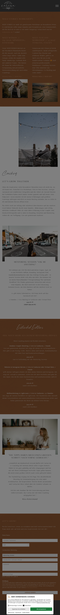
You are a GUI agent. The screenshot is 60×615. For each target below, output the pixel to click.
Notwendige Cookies (16, 605)
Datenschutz (11, 612)
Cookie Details (25, 612)
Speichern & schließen (18, 609)
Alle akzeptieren (41, 609)
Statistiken (28, 605)
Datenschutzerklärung (43, 602)
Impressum (18, 612)
